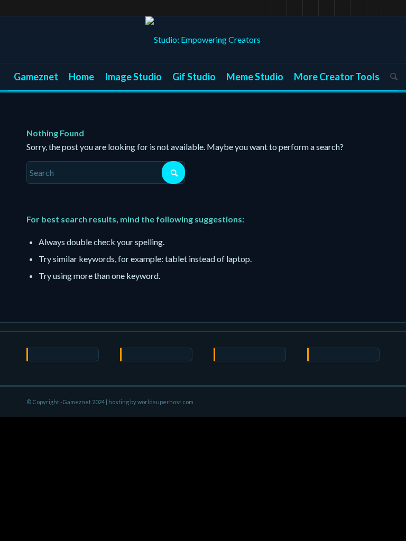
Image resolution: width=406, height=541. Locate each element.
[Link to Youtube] (310, 8)
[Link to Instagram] (374, 8)
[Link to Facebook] (279, 8)
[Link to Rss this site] (390, 8)
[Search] (391, 76)
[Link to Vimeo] (358, 8)
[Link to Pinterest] (294, 8)
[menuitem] (35, 76)
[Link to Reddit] (342, 8)
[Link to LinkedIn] (326, 8)
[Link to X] (263, 8)
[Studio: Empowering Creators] (203, 39)
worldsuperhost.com (165, 401)
